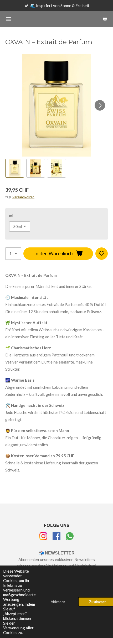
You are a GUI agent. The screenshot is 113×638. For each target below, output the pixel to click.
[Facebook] (56, 537)
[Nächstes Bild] (100, 105)
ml (11, 215)
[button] (14, 168)
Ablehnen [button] (58, 602)
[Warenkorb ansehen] (104, 19)
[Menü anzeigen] (8, 19)
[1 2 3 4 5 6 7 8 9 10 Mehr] (13, 253)
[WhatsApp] (70, 537)
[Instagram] (43, 537)
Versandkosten (23, 197)
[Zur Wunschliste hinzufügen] (101, 253)
